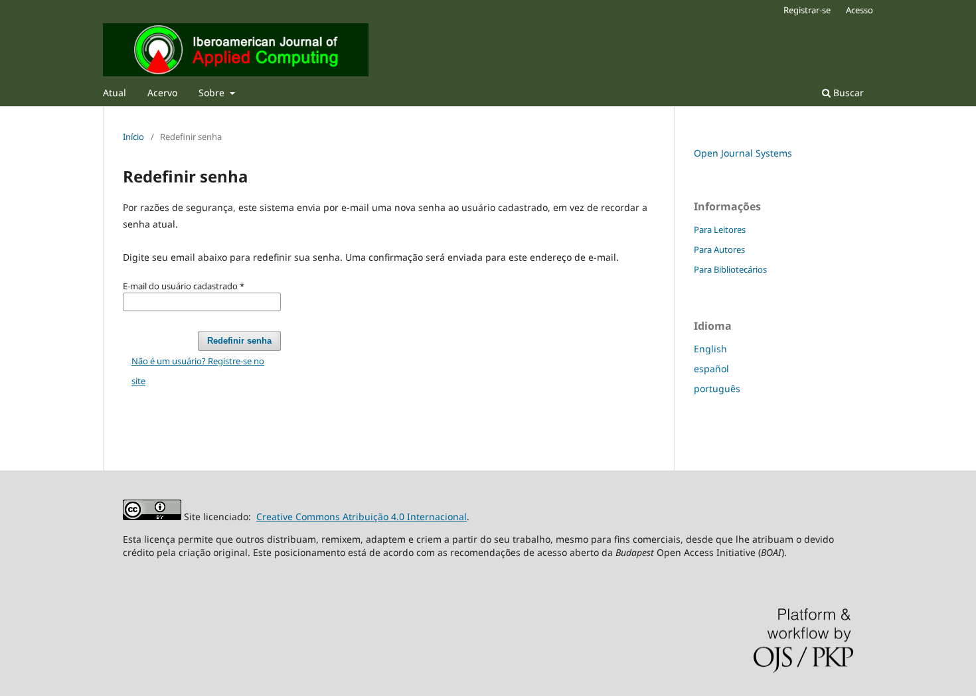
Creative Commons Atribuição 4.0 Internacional (361, 516)
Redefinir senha (239, 341)
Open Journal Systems (743, 153)
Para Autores (719, 249)
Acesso (859, 10)
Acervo (162, 92)
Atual (114, 92)
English (710, 348)
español (711, 368)
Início (133, 137)
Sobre (213, 92)
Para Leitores (720, 230)
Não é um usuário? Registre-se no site (197, 371)
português (717, 388)
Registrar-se (807, 10)
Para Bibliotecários (730, 269)
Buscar (847, 92)
